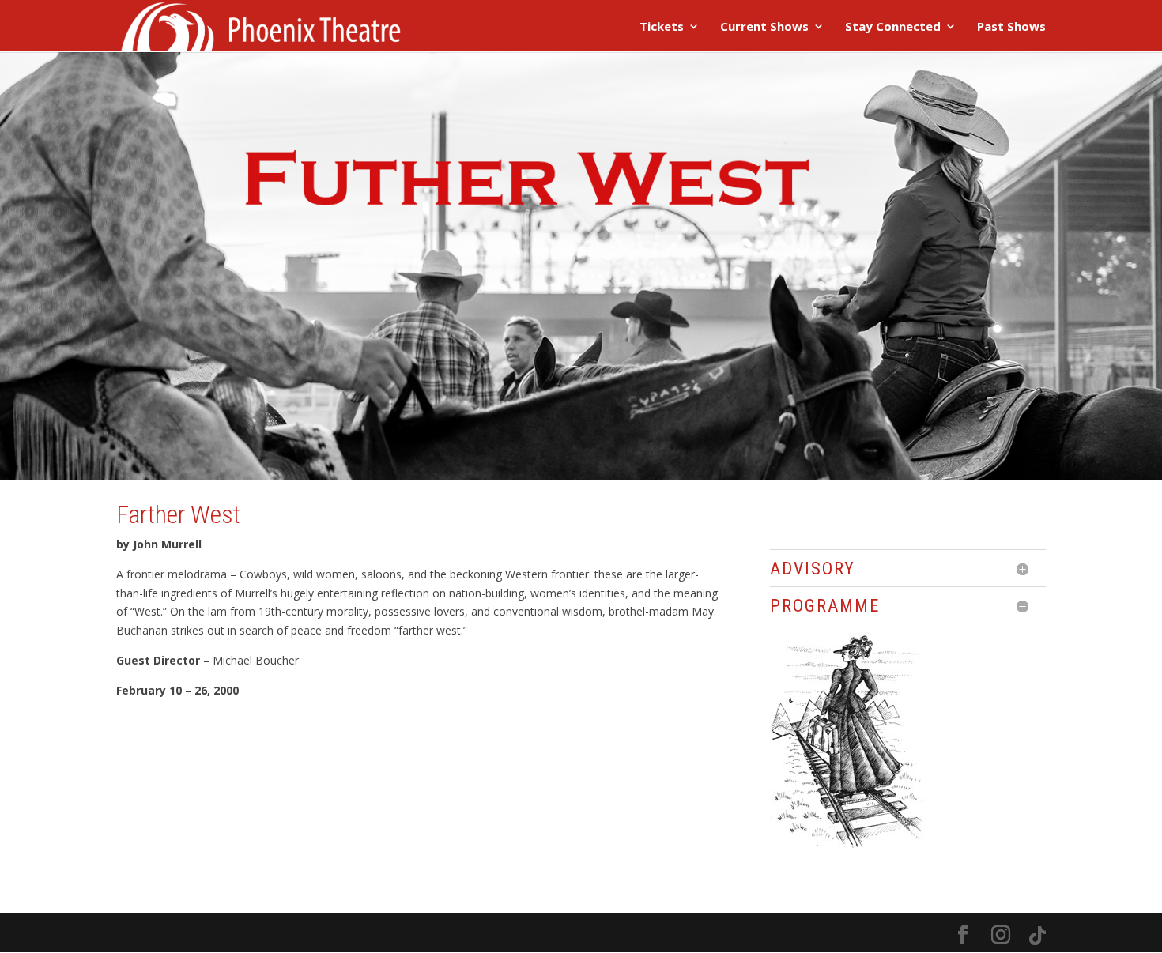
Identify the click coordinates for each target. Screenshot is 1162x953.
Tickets (661, 27)
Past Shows (1011, 27)
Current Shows (764, 27)
